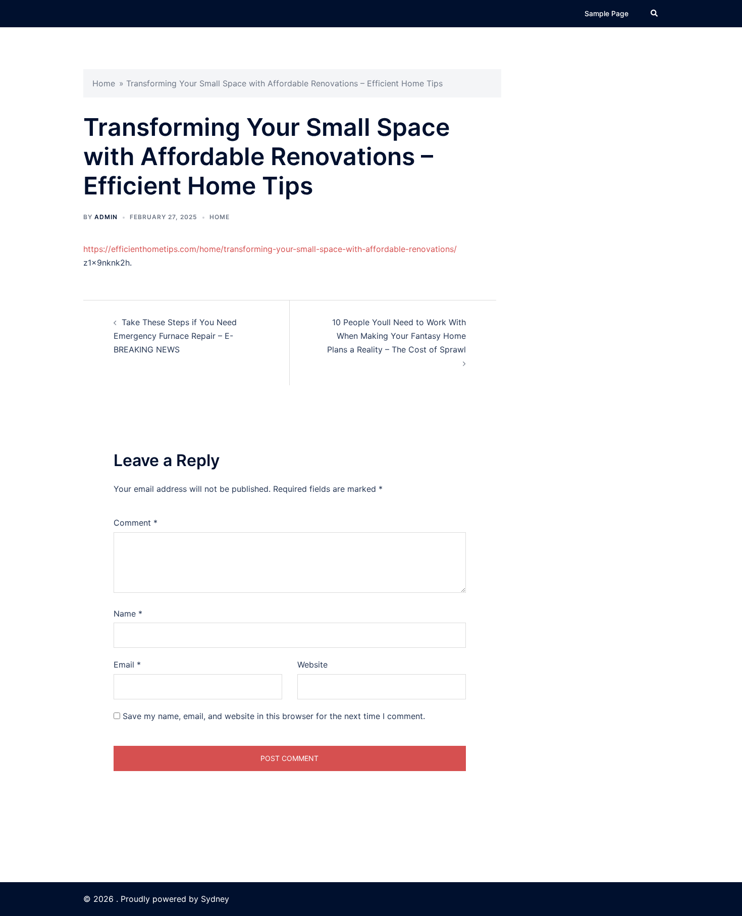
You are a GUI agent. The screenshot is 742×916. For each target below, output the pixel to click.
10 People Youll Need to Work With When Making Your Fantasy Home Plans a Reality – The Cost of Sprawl (396, 335)
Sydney (215, 899)
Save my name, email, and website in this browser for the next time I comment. (274, 716)
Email (127, 664)
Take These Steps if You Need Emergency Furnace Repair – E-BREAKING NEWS (175, 335)
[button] (655, 14)
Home (103, 83)
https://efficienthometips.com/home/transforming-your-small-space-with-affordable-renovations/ (270, 249)
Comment (135, 523)
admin (106, 217)
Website (312, 664)
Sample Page (606, 13)
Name (128, 613)
